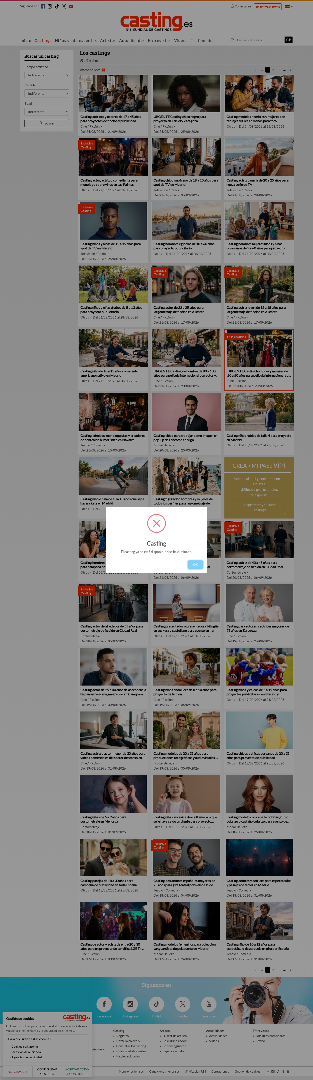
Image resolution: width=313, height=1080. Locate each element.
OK (195, 564)
